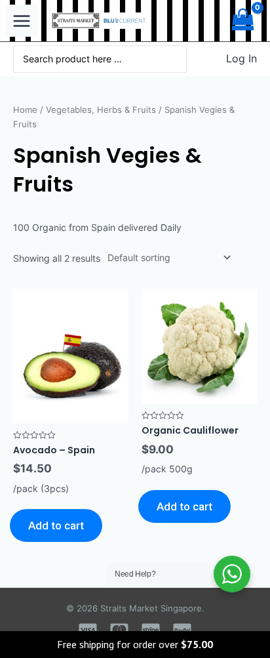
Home (25, 110)
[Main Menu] (21, 21)
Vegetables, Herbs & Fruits (101, 110)
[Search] (177, 59)
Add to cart (56, 525)
